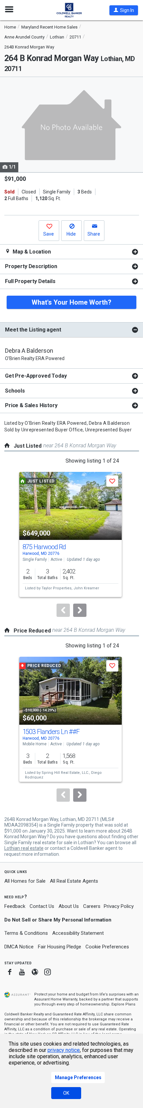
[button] (123, 10)
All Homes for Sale (25, 881)
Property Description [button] (31, 266)
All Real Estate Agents (74, 881)
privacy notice (64, 1050)
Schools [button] (15, 391)
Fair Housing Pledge (59, 947)
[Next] (79, 610)
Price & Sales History (31, 405)
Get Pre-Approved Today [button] (36, 376)
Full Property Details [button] (30, 281)
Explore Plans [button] (123, 1004)
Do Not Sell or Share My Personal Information (57, 920)
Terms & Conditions (26, 933)
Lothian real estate (24, 848)
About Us (69, 906)
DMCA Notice (19, 947)
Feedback (14, 906)
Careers (91, 906)
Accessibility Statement (78, 933)
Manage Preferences (78, 1077)
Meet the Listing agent (33, 330)
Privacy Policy (119, 906)
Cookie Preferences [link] (107, 947)
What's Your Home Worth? (71, 302)
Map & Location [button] (31, 252)
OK (66, 1093)
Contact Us (42, 906)
